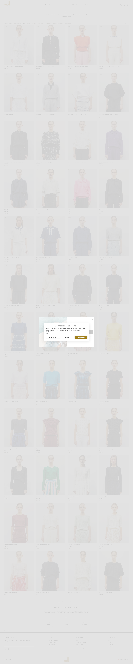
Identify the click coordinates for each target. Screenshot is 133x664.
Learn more (48, 333)
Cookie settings (52, 337)
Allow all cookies (81, 337)
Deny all (67, 337)
